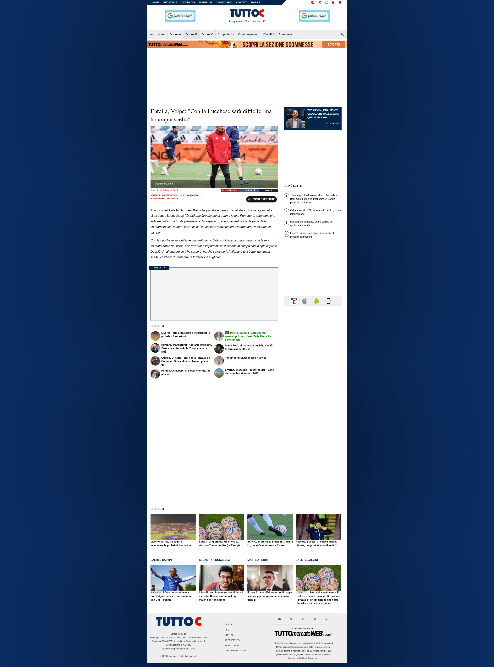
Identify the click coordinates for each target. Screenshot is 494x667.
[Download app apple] (333, 2)
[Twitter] (319, 2)
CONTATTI (241, 2)
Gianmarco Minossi (164, 198)
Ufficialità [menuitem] (268, 34)
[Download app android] (340, 2)
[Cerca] (342, 34)
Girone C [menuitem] (207, 34)
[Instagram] (326, 2)
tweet (268, 190)
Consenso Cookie (235, 651)
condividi (249, 190)
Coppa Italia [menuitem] (226, 34)
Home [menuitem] (161, 34)
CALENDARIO (224, 2)
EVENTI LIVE (205, 2)
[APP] (294, 300)
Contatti (230, 635)
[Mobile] (328, 300)
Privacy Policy (233, 645)
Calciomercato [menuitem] (247, 34)
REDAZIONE (170, 2)
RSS (227, 630)
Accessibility (232, 640)
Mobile (229, 624)
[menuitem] (151, 34)
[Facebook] (312, 2)
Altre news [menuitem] (286, 34)
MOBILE (255, 2)
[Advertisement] (313, 458)
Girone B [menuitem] (191, 34)
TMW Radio (188, 2)
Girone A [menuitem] (175, 34)
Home (155, 2)
